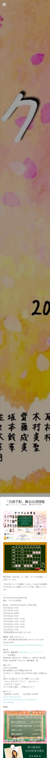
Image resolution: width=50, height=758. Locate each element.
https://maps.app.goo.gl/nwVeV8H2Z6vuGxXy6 (23, 645)
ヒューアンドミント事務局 (17, 504)
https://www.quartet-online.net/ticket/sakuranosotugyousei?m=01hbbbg (20, 699)
